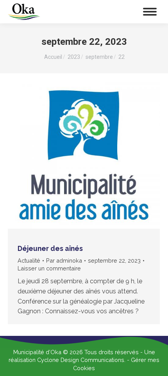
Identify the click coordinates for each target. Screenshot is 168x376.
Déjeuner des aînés (50, 248)
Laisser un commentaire (49, 268)
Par (64, 260)
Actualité (29, 260)
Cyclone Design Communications (80, 360)
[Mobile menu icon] (149, 11)
